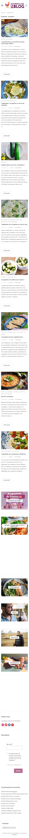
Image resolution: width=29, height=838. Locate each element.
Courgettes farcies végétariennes (12, 337)
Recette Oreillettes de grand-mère (11, 810)
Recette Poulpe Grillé (7, 808)
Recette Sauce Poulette (8, 803)
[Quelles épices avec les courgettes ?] (14, 143)
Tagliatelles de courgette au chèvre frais (14, 224)
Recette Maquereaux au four (9, 801)
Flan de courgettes (7, 396)
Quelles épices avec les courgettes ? (13, 165)
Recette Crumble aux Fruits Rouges (11, 813)
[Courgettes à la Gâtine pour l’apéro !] (14, 258)
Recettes (19, 220)
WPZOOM (14, 834)
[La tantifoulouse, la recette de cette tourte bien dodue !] (14, 20)
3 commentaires (18, 399)
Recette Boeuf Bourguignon (9, 791)
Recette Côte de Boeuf (7, 806)
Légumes (15, 392)
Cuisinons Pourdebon (8, 220)
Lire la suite (7, 74)
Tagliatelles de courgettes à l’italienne (13, 454)
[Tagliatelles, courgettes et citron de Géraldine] (14, 81)
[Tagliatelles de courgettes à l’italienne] (14, 432)
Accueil (3, 12)
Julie (11, 46)
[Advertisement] (14, 556)
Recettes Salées (6, 394)
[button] (2, 5)
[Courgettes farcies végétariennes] (14, 313)
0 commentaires (16, 46)
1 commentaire (18, 339)
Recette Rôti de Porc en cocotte (10, 796)
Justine (11, 227)
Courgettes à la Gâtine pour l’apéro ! (12, 280)
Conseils (4, 162)
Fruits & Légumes (6, 332)
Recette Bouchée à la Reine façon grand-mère (14, 794)
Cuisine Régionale (7, 39)
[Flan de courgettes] (14, 372)
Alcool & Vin (5, 277)
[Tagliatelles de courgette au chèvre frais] (14, 200)
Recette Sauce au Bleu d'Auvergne (11, 799)
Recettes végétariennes (9, 101)
